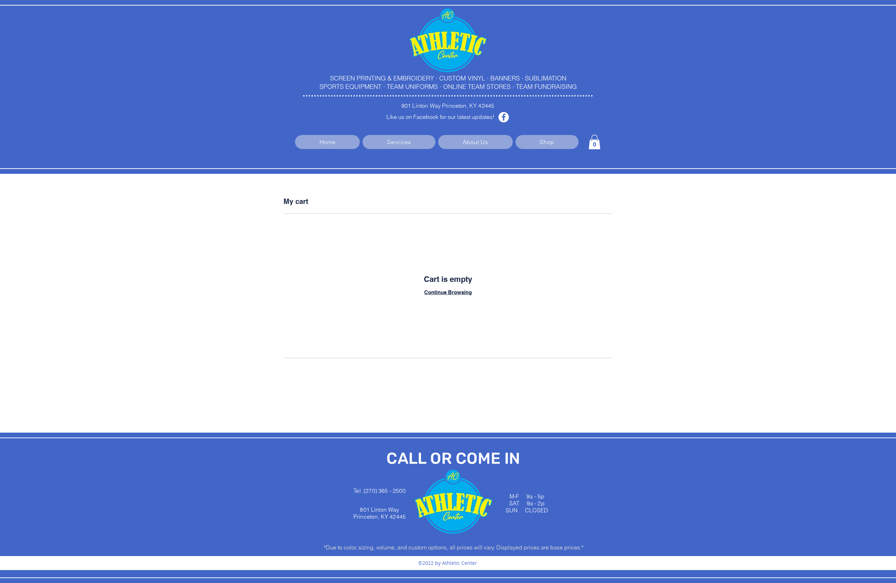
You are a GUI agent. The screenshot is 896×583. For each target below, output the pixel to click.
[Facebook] (503, 117)
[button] (594, 142)
